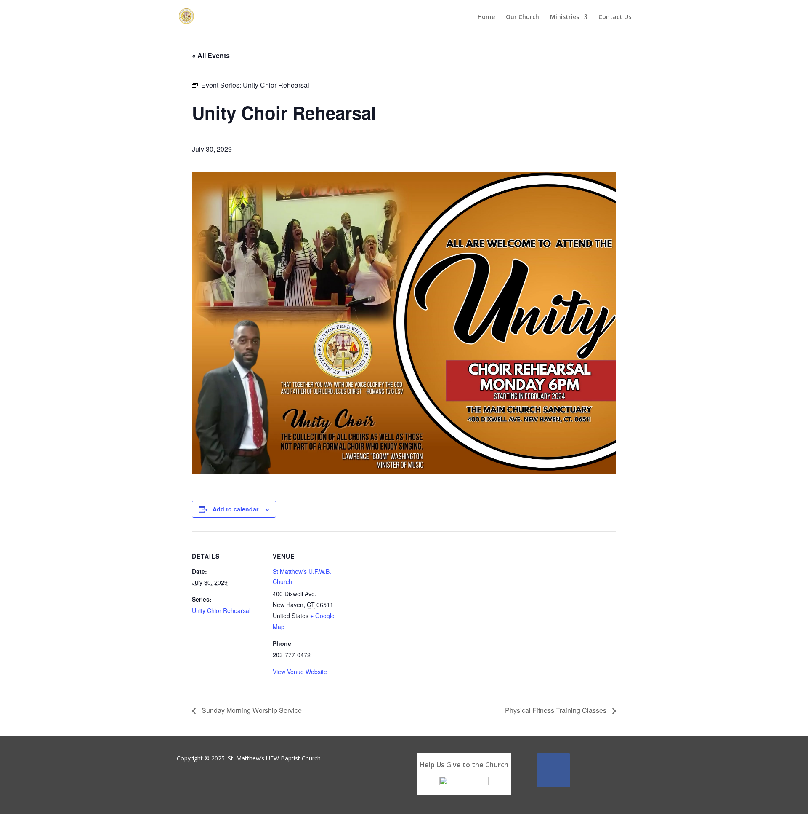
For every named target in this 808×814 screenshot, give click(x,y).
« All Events (211, 55)
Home (486, 17)
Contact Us (614, 17)
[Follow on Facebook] (553, 770)
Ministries (564, 17)
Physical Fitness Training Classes (556, 710)
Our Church (522, 17)
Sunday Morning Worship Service (251, 710)
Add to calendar (235, 509)
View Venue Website (300, 671)
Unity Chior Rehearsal (221, 610)
